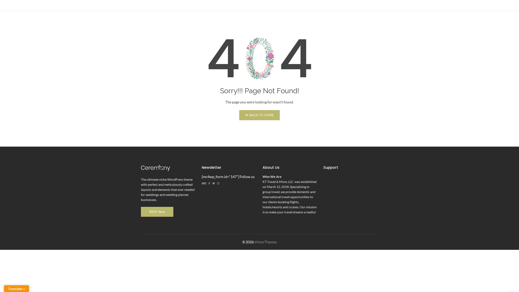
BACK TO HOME (261, 115)
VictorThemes (265, 242)
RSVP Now (157, 212)
